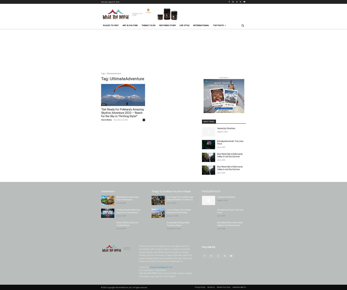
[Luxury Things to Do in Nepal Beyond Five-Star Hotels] (158, 213)
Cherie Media (106, 120)
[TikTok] (236, 2)
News (104, 105)
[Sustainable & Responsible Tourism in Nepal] (158, 226)
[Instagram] (233, 2)
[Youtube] (244, 2)
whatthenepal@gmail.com (161, 267)
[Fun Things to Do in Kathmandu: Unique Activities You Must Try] (158, 200)
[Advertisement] (173, 49)
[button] (242, 25)
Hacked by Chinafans (226, 128)
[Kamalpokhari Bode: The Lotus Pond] (208, 144)
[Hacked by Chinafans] (208, 131)
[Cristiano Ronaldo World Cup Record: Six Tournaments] (107, 213)
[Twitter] (240, 2)
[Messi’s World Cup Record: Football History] (107, 226)
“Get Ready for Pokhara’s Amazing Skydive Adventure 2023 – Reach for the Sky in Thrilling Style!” (122, 113)
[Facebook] (229, 2)
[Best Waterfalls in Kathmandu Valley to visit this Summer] (208, 157)
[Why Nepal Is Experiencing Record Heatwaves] (107, 200)
